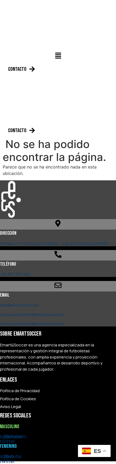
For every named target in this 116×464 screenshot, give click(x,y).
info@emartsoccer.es (19, 305)
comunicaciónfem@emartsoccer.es (32, 314)
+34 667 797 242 (15, 274)
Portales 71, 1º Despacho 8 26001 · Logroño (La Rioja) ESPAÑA (54, 243)
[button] (58, 56)
